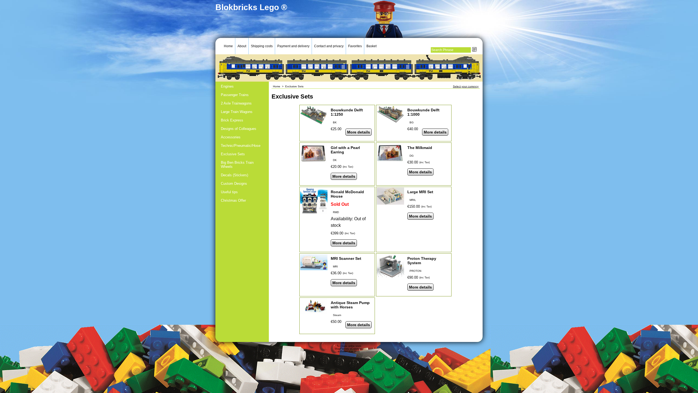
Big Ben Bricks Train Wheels (237, 164)
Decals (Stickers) (234, 175)
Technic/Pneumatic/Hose (240, 146)
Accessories (230, 137)
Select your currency (466, 86)
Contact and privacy (329, 46)
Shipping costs (262, 46)
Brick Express (232, 120)
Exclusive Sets (233, 154)
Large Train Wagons (236, 112)
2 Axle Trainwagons (236, 103)
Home (228, 46)
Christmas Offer (233, 200)
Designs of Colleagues (238, 129)
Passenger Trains (235, 95)
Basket (371, 46)
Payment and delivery (293, 46)
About (241, 46)
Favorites (355, 46)
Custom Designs (234, 183)
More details (358, 132)
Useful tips (229, 192)
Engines (227, 86)
